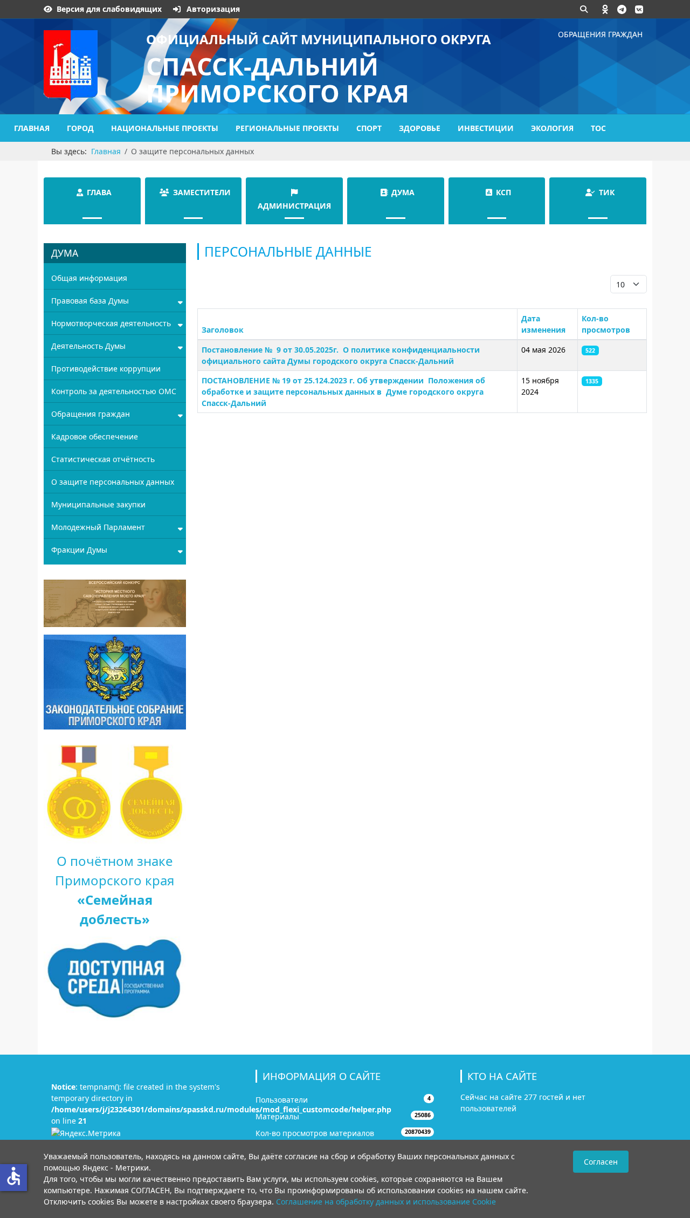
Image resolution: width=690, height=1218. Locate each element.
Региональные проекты (287, 128)
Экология (552, 128)
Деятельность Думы (88, 346)
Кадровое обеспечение (94, 436)
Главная (32, 128)
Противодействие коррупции (106, 368)
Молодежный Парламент (98, 527)
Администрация (294, 206)
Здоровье (419, 128)
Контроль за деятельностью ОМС (113, 391)
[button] (605, 9)
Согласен (601, 1162)
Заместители (202, 192)
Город (80, 128)
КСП (503, 192)
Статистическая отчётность (103, 459)
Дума (403, 192)
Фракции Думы (79, 550)
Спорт (369, 128)
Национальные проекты (164, 128)
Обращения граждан (600, 34)
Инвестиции (486, 128)
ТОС (598, 128)
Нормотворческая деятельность (111, 323)
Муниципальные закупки (98, 504)
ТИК (607, 192)
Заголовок (223, 330)
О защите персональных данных (112, 482)
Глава (99, 192)
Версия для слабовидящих (109, 9)
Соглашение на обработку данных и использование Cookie (386, 1201)
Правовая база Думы (90, 300)
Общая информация (89, 278)
